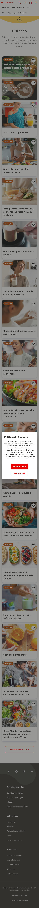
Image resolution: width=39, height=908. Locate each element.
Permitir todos (19, 466)
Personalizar (19, 473)
